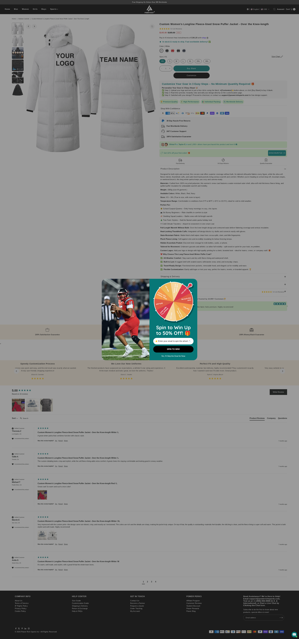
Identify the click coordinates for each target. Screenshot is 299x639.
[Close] (194, 281)
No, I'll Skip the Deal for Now (173, 356)
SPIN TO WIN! (173, 349)
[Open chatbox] (294, 634)
